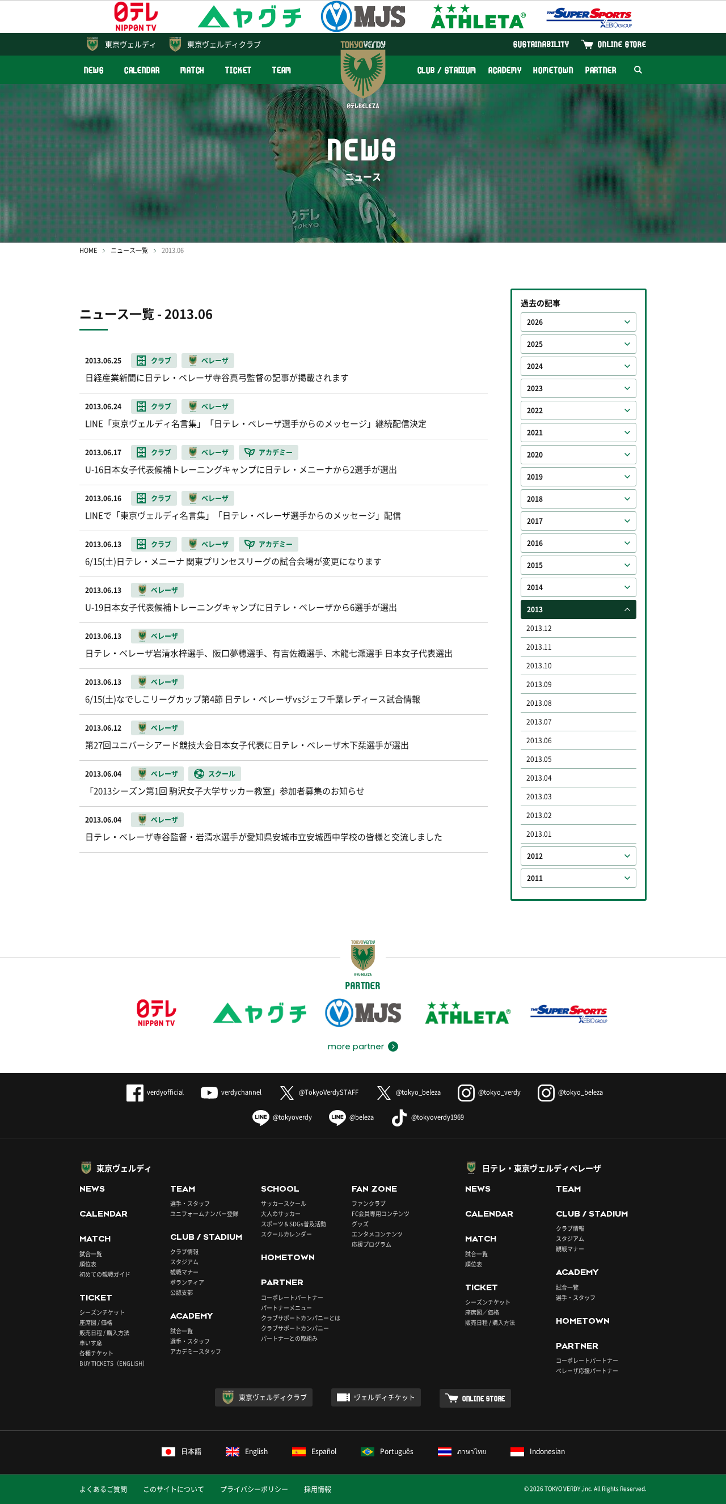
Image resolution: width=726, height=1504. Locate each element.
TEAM (282, 70)
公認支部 (181, 1292)
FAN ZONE (374, 1188)
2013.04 (539, 778)
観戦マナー (184, 1272)
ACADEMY (504, 70)
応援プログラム (371, 1244)
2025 (535, 344)
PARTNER (601, 70)
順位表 (87, 1264)
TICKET (238, 70)
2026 (535, 322)
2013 (535, 609)
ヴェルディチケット (384, 1397)
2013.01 (539, 834)
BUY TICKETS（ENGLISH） (113, 1363)
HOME (88, 250)
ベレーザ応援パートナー (587, 1370)
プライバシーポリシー (254, 1489)
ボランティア (187, 1282)
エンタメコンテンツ (377, 1234)
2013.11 (539, 647)
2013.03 (539, 796)
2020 (535, 455)
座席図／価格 (482, 1312)
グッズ (360, 1223)
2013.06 (539, 740)
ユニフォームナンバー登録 (204, 1213)
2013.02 (539, 815)
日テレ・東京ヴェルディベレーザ (541, 1167)
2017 (535, 521)
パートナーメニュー (286, 1307)
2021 (535, 432)
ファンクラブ (369, 1203)
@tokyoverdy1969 (437, 1117)
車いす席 (90, 1342)
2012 (535, 856)
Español (323, 1451)
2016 (535, 543)
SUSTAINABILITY (541, 44)
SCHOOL (280, 1188)
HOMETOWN (553, 70)
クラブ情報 (184, 1251)
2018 (535, 499)
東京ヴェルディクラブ (224, 44)
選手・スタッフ (190, 1203)
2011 (535, 878)
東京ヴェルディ (131, 44)
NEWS (94, 70)
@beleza (361, 1117)
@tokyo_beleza (418, 1092)
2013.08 (539, 703)
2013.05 (539, 759)
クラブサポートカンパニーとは (300, 1318)
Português (396, 1451)
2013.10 (539, 665)
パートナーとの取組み (289, 1338)
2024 (535, 366)
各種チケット (96, 1353)
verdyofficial (165, 1092)
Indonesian (547, 1451)
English (256, 1451)
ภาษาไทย (471, 1451)
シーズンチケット (102, 1312)
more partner (356, 1046)
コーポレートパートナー (292, 1297)
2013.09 (539, 684)
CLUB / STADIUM (447, 70)
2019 (535, 477)
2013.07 (539, 722)
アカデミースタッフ (195, 1351)
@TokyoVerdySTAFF (328, 1092)
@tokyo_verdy (499, 1092)
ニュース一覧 (129, 250)
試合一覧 (90, 1253)
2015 (535, 565)
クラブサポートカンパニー (295, 1328)
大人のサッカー (281, 1213)
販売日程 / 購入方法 (104, 1332)
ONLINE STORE (622, 44)
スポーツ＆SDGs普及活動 (293, 1223)
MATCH (192, 70)
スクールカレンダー (286, 1234)
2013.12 (539, 628)
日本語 (191, 1451)
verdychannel (241, 1092)
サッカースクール (283, 1203)
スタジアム (184, 1261)
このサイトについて (173, 1489)
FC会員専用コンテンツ (381, 1213)
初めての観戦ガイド (104, 1274)
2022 (535, 410)
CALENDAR (142, 70)
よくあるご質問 (103, 1489)
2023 (535, 388)
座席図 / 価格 (95, 1322)
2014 (535, 587)
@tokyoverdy (292, 1117)
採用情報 (317, 1489)
